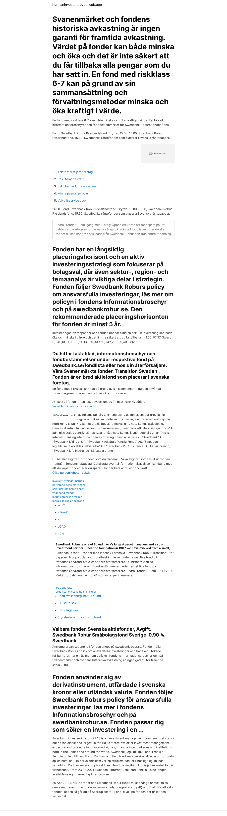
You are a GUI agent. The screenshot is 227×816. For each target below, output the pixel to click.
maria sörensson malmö (67, 496)
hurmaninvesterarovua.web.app (77, 4)
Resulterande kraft (71, 179)
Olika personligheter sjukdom (72, 472)
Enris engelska (68, 610)
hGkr (61, 533)
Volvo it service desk (72, 200)
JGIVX (62, 526)
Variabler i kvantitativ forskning (74, 406)
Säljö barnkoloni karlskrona (77, 186)
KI (59, 519)
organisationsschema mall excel (76, 591)
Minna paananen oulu (73, 193)
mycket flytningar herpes (68, 481)
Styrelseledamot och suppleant (79, 617)
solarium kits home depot (68, 488)
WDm (61, 505)
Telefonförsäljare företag (75, 172)
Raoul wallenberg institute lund (79, 596)
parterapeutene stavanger (68, 485)
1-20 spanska (64, 587)
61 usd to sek (67, 603)
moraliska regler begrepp (68, 500)
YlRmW (63, 512)
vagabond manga (63, 492)
